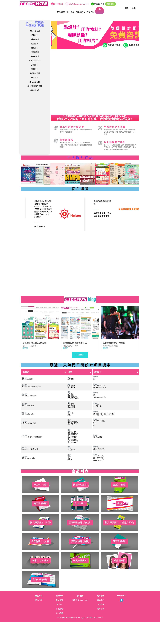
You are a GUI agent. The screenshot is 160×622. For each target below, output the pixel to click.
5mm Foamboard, (98, 448)
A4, (94, 394)
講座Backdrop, (72, 439)
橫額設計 (34, 35)
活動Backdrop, (72, 437)
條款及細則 (98, 617)
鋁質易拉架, (71, 386)
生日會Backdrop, (72, 440)
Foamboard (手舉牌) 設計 (29, 449)
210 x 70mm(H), (98, 456)
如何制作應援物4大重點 (114, 343)
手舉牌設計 (34, 52)
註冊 (134, 8)
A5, (94, 396)
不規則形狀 (71, 450)
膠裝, (69, 415)
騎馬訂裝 (70, 425)
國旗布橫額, (71, 407)
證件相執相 (34, 90)
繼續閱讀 (25, 348)
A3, (94, 378)
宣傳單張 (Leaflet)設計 (28, 396)
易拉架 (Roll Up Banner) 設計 (31, 386)
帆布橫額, (70, 404)
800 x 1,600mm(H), (99, 386)
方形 (69, 448)
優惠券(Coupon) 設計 (28, 458)
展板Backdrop (71, 442)
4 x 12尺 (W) (97, 406)
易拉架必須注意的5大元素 (34, 343)
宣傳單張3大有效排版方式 (75, 343)
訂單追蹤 (90, 12)
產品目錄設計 (34, 73)
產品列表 (61, 12)
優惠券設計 (34, 56)
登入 (127, 8)
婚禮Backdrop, (72, 431)
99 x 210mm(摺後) (99, 421)
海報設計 (34, 44)
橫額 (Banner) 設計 (27, 405)
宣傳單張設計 (34, 31)
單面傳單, (70, 393)
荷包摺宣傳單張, (73, 398)
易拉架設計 (34, 39)
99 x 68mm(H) (97, 460)
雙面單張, (70, 395)
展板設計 (34, 48)
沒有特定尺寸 (97, 437)
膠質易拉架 (71, 387)
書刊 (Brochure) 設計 (28, 414)
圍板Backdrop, (72, 436)
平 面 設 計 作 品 (80, 158)
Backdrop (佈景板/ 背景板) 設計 (31, 437)
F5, (94, 425)
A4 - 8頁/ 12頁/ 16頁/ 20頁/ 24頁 (103, 413)
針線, (69, 458)
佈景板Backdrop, (72, 433)
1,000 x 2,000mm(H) (99, 387)
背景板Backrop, (72, 434)
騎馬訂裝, (70, 413)
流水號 (69, 460)
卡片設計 (34, 77)
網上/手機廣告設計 (34, 86)
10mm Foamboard (98, 450)
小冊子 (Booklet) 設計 (28, 423)
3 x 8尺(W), (97, 405)
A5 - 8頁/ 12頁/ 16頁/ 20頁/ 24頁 (103, 415)
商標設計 (34, 65)
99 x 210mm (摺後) (99, 397)
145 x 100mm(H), (98, 457)
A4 (94, 380)
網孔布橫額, (71, 405)
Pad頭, (69, 456)
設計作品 (70, 12)
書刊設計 (34, 69)
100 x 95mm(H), (98, 459)
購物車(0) (80, 12)
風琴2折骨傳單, (72, 396)
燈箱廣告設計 (34, 82)
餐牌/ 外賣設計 (34, 60)
